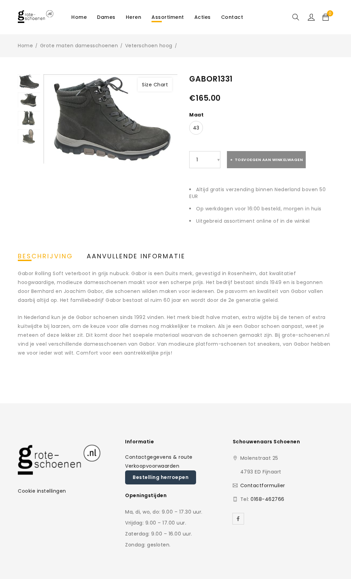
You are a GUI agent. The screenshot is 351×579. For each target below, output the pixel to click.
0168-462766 (268, 499)
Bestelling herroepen (161, 477)
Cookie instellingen (42, 491)
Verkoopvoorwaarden (152, 466)
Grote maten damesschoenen (79, 45)
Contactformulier (262, 485)
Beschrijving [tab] (45, 256)
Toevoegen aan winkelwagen (269, 159)
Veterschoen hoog (148, 45)
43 (196, 127)
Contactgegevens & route (159, 457)
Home (25, 45)
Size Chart (155, 84)
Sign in (311, 17)
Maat (196, 114)
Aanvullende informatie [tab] (136, 256)
